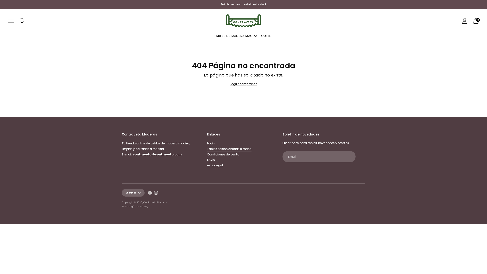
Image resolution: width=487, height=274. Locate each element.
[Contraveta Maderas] (243, 21)
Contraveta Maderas (155, 202)
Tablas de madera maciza (235, 36)
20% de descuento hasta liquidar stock (243, 4)
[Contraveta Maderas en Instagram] (156, 193)
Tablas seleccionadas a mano (229, 149)
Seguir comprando (243, 84)
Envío (211, 160)
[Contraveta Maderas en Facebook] (150, 193)
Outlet (267, 36)
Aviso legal (215, 165)
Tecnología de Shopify (135, 206)
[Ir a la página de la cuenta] (464, 21)
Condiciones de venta (223, 154)
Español (131, 192)
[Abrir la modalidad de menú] (11, 21)
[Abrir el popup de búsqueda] (22, 21)
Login (211, 143)
